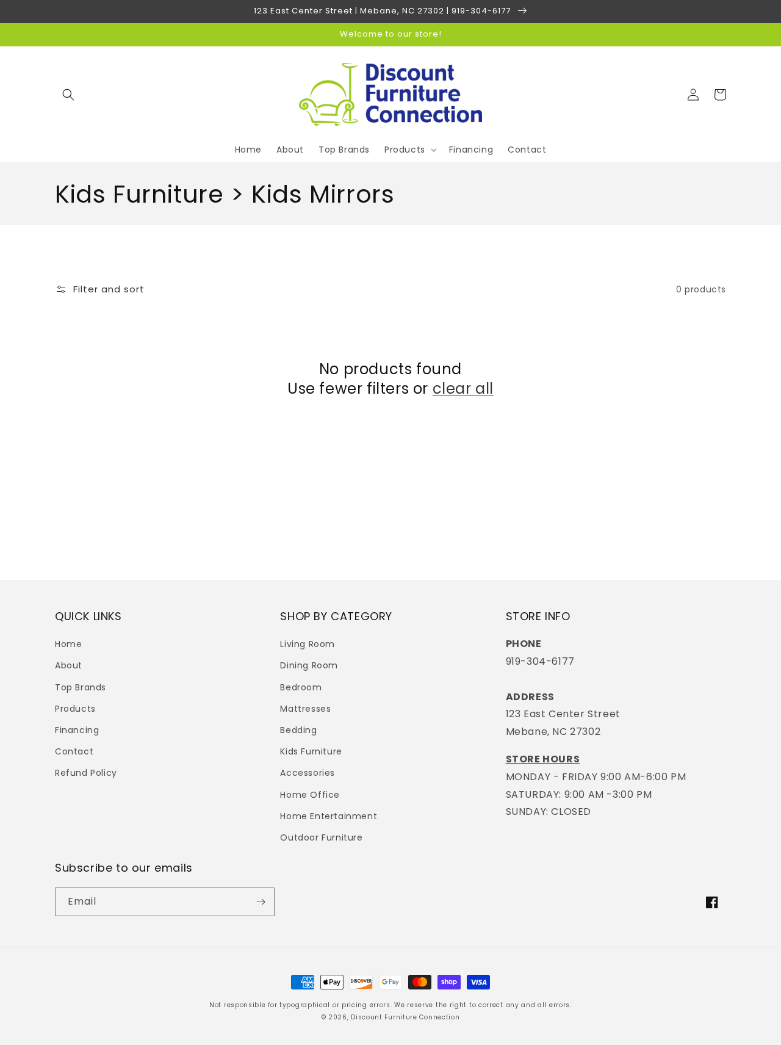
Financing (77, 730)
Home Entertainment (328, 816)
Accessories (307, 773)
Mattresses (305, 709)
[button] (68, 94)
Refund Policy (86, 773)
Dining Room (309, 665)
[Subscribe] (260, 902)
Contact (74, 751)
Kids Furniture (311, 751)
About (68, 665)
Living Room (307, 644)
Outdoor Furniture (321, 837)
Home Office (310, 795)
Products (75, 709)
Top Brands (80, 687)
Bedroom (301, 687)
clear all (463, 388)
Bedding (298, 730)
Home (68, 644)
